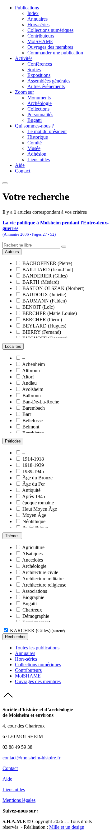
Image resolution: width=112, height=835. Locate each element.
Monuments (39, 97)
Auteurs (12, 251)
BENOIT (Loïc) (38, 307)
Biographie (33, 597)
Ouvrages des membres (50, 47)
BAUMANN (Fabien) (44, 300)
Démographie (35, 616)
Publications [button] (27, 7)
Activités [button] (23, 58)
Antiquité (31, 490)
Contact (22, 170)
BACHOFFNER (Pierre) (47, 263)
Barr (26, 414)
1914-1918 (33, 459)
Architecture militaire (42, 578)
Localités (13, 346)
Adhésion (36, 154)
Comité (34, 142)
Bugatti (34, 120)
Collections (38, 109)
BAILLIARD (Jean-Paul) (47, 269)
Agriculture (33, 547)
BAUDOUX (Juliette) (44, 294)
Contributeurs (40, 35)
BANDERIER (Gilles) (45, 275)
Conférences (39, 64)
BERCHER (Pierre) (42, 319)
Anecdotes (32, 559)
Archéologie (39, 103)
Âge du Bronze (37, 477)
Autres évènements (46, 86)
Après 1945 (33, 496)
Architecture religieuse (44, 585)
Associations (34, 591)
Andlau (29, 383)
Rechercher (15, 636)
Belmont (30, 426)
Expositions (38, 75)
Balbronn (31, 395)
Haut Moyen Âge (39, 509)
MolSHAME (40, 41)
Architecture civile (40, 572)
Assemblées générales (48, 80)
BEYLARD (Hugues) (44, 325)
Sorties (34, 69)
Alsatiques (32, 553)
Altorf (28, 376)
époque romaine (38, 502)
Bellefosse (32, 420)
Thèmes (12, 535)
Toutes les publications (37, 647)
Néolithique (33, 521)
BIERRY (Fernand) (41, 332)
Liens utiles (38, 159)
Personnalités (40, 114)
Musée (33, 148)
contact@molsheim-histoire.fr (31, 757)
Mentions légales (18, 800)
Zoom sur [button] (24, 92)
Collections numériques (50, 30)
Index (33, 13)
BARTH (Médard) (40, 282)
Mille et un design (66, 827)
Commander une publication (55, 52)
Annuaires (37, 19)
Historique (37, 137)
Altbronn (31, 370)
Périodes (13, 441)
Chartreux (32, 609)
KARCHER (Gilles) (37, 630)
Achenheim (33, 364)
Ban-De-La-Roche (40, 401)
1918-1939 (33, 465)
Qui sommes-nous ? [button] (34, 125)
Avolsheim (32, 389)
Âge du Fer (33, 484)
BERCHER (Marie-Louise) (49, 313)
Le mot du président (47, 131)
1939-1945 (33, 471)
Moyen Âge (34, 515)
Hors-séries (38, 24)
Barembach (33, 408)
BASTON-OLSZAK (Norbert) (53, 288)
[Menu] (4, 183)
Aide (20, 165)
